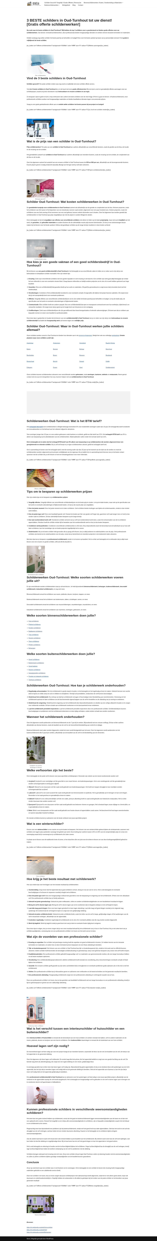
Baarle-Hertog (110, 343)
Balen (29, 349)
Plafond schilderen (35, 624)
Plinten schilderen (34, 645)
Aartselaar (30, 343)
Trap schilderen (34, 634)
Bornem (81, 355)
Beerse (55, 349)
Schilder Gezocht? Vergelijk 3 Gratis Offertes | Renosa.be (62, 2)
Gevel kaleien (33, 666)
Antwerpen (56, 343)
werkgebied (115, 335)
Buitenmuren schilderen (36, 663)
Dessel (81, 361)
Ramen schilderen (34, 669)
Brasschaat (30, 361)
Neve (28, 1238)
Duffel (108, 361)
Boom (55, 355)
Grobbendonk (110, 367)
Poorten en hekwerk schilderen (39, 676)
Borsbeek (109, 355)
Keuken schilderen (35, 628)
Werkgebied (66, 5)
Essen (55, 367)
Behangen (32, 648)
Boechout (109, 349)
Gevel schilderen (34, 659)
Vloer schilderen (34, 641)
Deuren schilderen (34, 638)
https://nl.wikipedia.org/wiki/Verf (37, 1230)
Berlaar (81, 349)
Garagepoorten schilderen (37, 673)
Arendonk (82, 343)
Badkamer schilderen (35, 631)
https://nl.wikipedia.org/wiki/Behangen (39, 1232)
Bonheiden (30, 355)
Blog (74, 5)
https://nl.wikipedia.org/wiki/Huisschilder (39, 1227)
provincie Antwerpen (85, 335)
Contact (80, 5)
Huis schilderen (34, 621)
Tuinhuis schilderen (35, 680)
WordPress (49, 1238)
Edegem (29, 367)
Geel (80, 367)
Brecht (55, 361)
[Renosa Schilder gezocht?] (34, 4)
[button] (122, 2)
